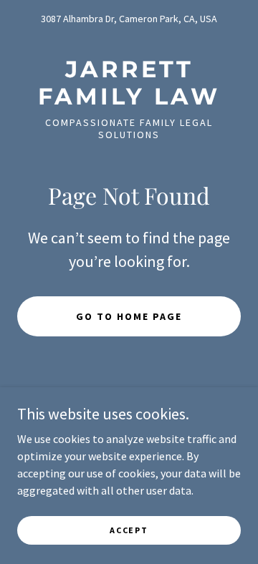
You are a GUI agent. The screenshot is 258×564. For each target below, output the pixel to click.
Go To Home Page (129, 316)
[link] (129, 83)
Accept (129, 530)
